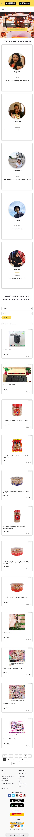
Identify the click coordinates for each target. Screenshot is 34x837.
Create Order (17, 344)
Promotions (21, 776)
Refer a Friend (22, 783)
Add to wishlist (17, 339)
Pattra (17, 269)
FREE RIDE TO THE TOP (17, 835)
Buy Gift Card (22, 786)
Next (14, 763)
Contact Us (4, 788)
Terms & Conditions (7, 776)
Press (19, 778)
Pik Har (17, 72)
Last (20, 763)
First (5, 756)
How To (3, 786)
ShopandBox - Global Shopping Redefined (17, 9)
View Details (17, 349)
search (6, 317)
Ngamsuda (17, 171)
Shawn (17, 220)
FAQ (2, 773)
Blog (19, 781)
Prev (11, 756)
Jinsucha (17, 121)
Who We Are (22, 773)
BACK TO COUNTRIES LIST (17, 29)
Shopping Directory (7, 783)
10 (27, 759)
